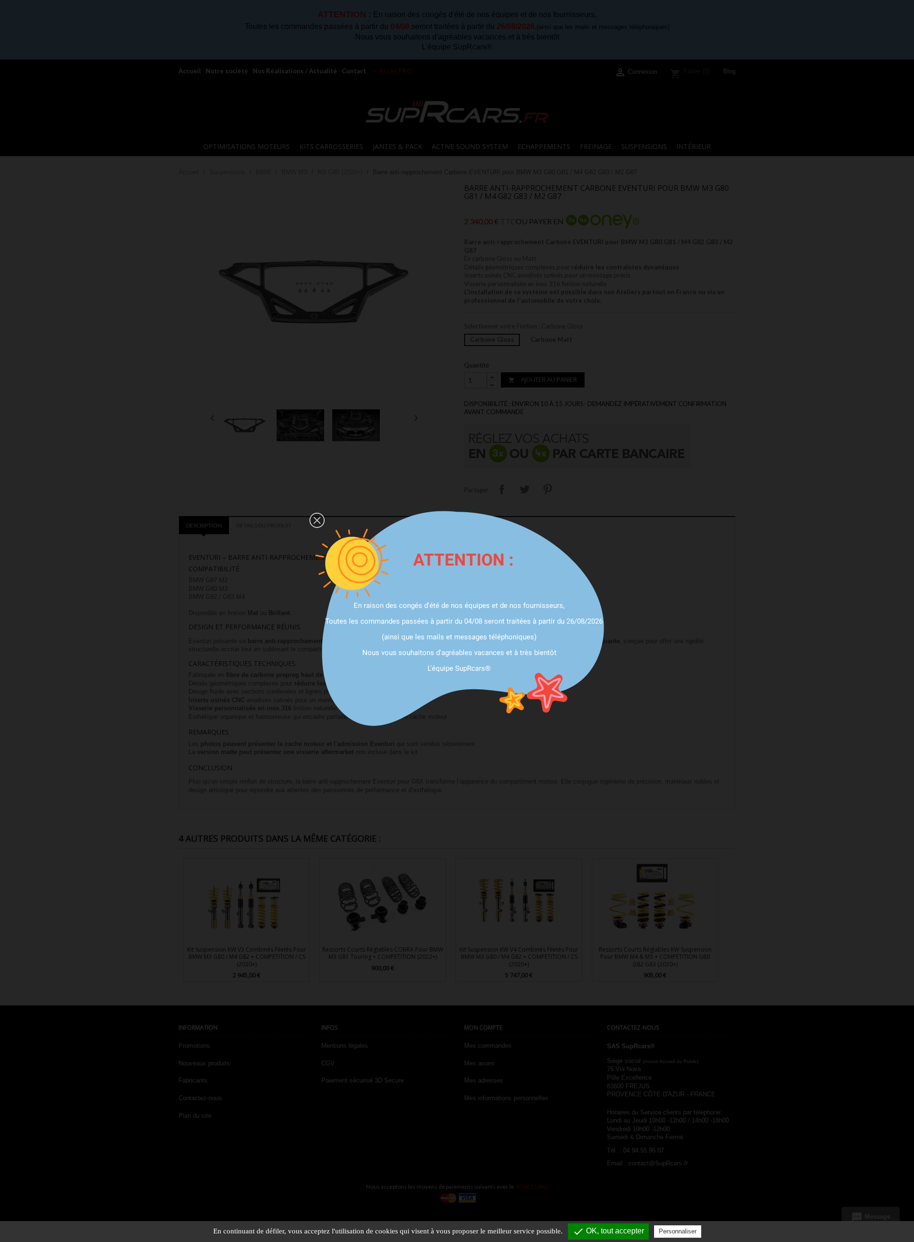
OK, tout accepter (608, 1231)
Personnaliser (677, 1231)
